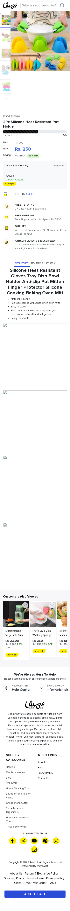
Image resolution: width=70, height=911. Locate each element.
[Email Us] (34, 850)
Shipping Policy (14, 878)
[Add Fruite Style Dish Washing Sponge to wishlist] (52, 605)
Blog (8, 777)
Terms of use (35, 878)
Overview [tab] (22, 262)
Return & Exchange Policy (42, 873)
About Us (43, 762)
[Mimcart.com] (42, 865)
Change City (58, 165)
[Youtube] (34, 841)
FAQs (52, 883)
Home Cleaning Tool (18, 788)
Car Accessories (15, 772)
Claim (18, 883)
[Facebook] (12, 841)
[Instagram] (56, 841)
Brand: (11, 116)
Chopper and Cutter (17, 802)
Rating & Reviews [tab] (43, 262)
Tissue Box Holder (16, 826)
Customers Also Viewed (20, 596)
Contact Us (44, 778)
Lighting (10, 767)
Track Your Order (35, 883)
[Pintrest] (45, 841)
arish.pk (31, 194)
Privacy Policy (45, 773)
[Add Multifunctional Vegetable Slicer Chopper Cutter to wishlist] (25, 605)
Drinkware (12, 783)
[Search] (62, 5)
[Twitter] (23, 841)
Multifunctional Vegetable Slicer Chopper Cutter (14, 635)
